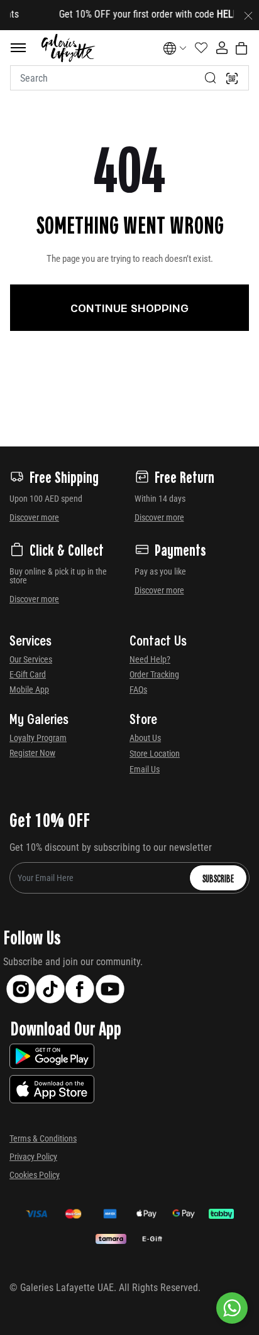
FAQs (138, 689)
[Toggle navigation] (18, 47)
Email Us (145, 769)
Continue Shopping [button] (129, 307)
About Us (145, 738)
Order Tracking (154, 674)
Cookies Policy (34, 1175)
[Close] (248, 15)
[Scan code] (232, 77)
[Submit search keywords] (210, 77)
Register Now (32, 753)
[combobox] (129, 77)
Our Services (30, 659)
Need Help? (150, 659)
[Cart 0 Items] (241, 48)
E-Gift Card (27, 674)
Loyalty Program (38, 738)
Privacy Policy (33, 1157)
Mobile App (29, 689)
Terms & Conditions (43, 1138)
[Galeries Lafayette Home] (68, 48)
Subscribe (218, 878)
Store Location (155, 754)
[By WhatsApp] (232, 1308)
